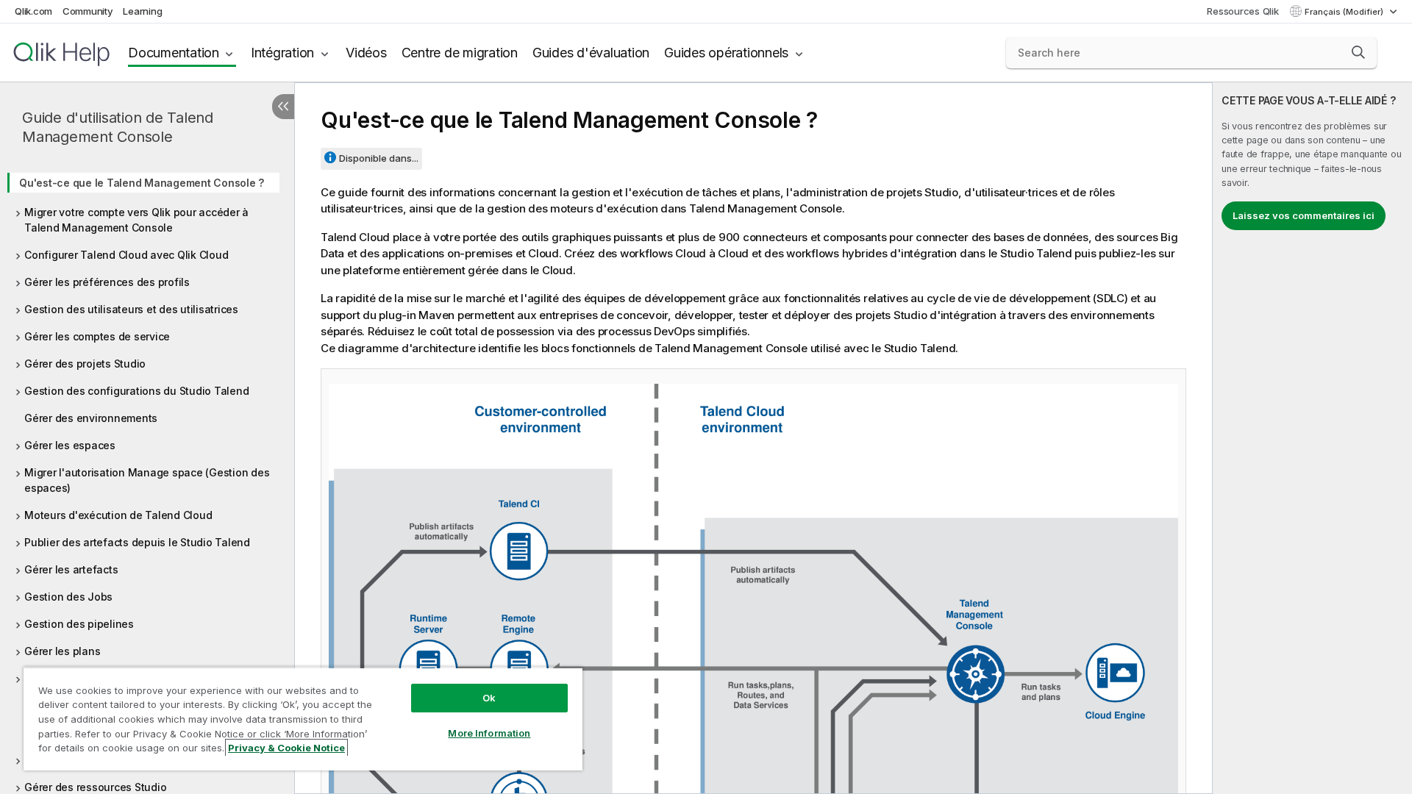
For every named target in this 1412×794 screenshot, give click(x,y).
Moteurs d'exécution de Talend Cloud (118, 515)
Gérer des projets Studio (85, 363)
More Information (489, 733)
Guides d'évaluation (590, 52)
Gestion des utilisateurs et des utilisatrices (131, 309)
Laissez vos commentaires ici (1303, 215)
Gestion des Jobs (68, 596)
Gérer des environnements (90, 418)
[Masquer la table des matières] (283, 106)
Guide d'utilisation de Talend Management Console (117, 127)
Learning (142, 11)
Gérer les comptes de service (97, 336)
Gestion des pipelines (79, 624)
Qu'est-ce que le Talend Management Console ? (141, 182)
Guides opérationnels (726, 52)
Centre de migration (460, 52)
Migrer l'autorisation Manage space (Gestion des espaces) (146, 480)
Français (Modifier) (1345, 12)
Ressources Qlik (1242, 11)
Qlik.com (33, 11)
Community (88, 11)
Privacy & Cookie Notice (286, 748)
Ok (489, 698)
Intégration (282, 52)
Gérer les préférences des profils (107, 282)
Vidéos (366, 52)
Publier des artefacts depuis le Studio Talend (137, 542)
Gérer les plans (62, 651)
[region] (303, 718)
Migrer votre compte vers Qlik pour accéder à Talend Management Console (136, 220)
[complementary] (1312, 438)
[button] (1358, 52)
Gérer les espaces (69, 445)
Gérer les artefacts (71, 569)
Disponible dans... (378, 158)
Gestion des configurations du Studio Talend (136, 391)
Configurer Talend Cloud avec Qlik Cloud (126, 254)
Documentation (173, 52)
